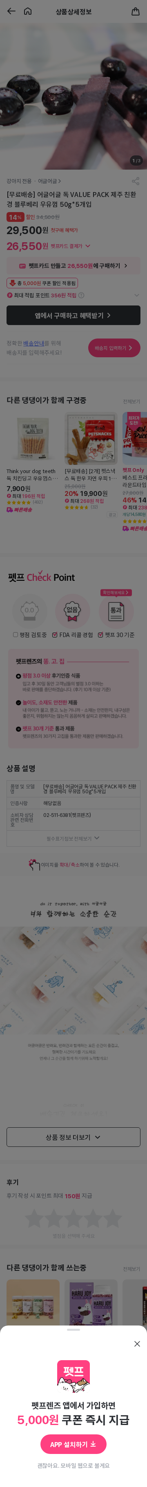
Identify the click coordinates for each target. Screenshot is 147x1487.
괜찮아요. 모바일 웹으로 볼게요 (73, 1465)
